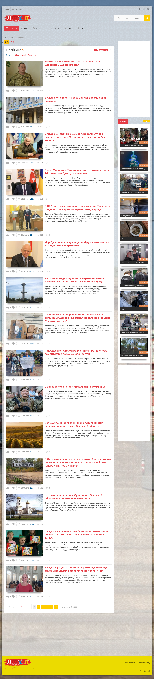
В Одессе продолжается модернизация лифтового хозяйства (134, 262)
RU (12, 42)
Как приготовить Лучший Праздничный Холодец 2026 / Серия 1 (134, 145)
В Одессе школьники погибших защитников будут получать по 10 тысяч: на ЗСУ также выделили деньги (76, 534)
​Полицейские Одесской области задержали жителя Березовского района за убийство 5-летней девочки (134, 192)
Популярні (32, 55)
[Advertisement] (134, 79)
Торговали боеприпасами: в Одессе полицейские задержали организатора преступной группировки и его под (134, 332)
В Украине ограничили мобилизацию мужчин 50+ (76, 386)
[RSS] (23, 49)
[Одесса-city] (18, 18)
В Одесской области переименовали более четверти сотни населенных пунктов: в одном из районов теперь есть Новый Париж (78, 462)
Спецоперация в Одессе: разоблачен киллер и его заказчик (134, 216)
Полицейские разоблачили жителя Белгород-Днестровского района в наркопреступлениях (134, 239)
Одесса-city (8, 668)
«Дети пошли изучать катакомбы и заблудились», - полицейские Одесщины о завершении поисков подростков (134, 309)
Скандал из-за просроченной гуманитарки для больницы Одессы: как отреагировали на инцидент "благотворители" (77, 318)
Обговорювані (20, 55)
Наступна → (25, 607)
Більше (146, 121)
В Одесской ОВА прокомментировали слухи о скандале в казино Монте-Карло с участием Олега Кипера (76, 137)
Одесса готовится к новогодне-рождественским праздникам (134, 169)
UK (6, 42)
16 (56, 607)
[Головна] (5, 37)
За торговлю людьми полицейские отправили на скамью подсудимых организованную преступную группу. (134, 286)
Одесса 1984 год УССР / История (134, 356)
